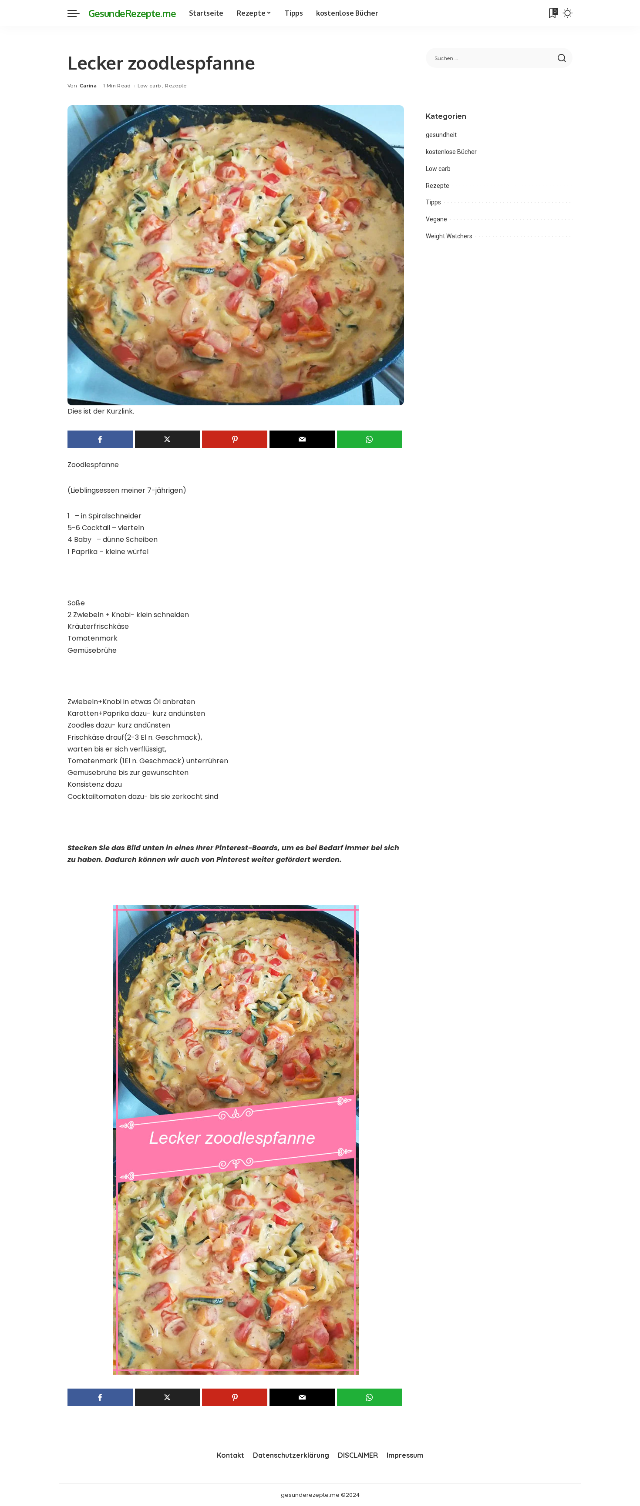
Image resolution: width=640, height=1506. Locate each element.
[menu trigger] (77, 13)
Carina (88, 86)
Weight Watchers (449, 236)
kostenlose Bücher (451, 151)
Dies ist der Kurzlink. (100, 411)
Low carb (149, 86)
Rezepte (175, 86)
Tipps (433, 202)
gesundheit (441, 134)
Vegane (436, 219)
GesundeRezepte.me (132, 13)
